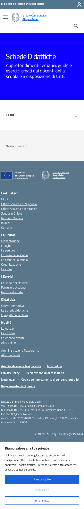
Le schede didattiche (14, 310)
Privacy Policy (10, 372)
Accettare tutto (42, 479)
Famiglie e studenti (13, 287)
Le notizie (7, 328)
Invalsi (5, 222)
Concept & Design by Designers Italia (59, 433)
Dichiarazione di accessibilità (44, 372)
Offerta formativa (12, 305)
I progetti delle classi (14, 315)
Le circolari (8, 333)
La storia (6, 269)
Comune (6, 227)
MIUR (4, 199)
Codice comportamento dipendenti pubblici (50, 379)
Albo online (8, 342)
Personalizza (42, 490)
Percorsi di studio (12, 292)
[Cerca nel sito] (76, 26)
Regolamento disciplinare (18, 386)
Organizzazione (11, 264)
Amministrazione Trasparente (20, 350)
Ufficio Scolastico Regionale (19, 204)
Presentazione (10, 241)
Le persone (8, 250)
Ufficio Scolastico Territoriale (19, 208)
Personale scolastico (14, 282)
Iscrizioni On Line (12, 218)
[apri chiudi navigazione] (5, 17)
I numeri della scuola (14, 255)
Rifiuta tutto (42, 500)
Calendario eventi (12, 337)
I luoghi (6, 245)
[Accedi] (79, 4)
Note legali (8, 379)
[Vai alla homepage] (16, 17)
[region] (42, 475)
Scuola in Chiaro (11, 213)
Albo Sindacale (10, 355)
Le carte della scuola (14, 259)
